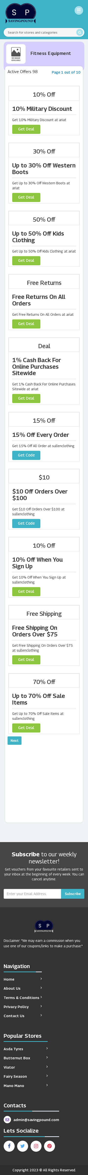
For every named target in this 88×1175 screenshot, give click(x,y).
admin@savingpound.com (36, 1119)
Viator (9, 1067)
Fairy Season (15, 1076)
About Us (12, 988)
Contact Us (14, 1015)
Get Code (26, 455)
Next (15, 740)
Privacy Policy (16, 1006)
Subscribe (73, 894)
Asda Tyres (13, 1049)
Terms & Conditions (21, 997)
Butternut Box (17, 1058)
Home (9, 979)
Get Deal (26, 129)
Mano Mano (14, 1085)
